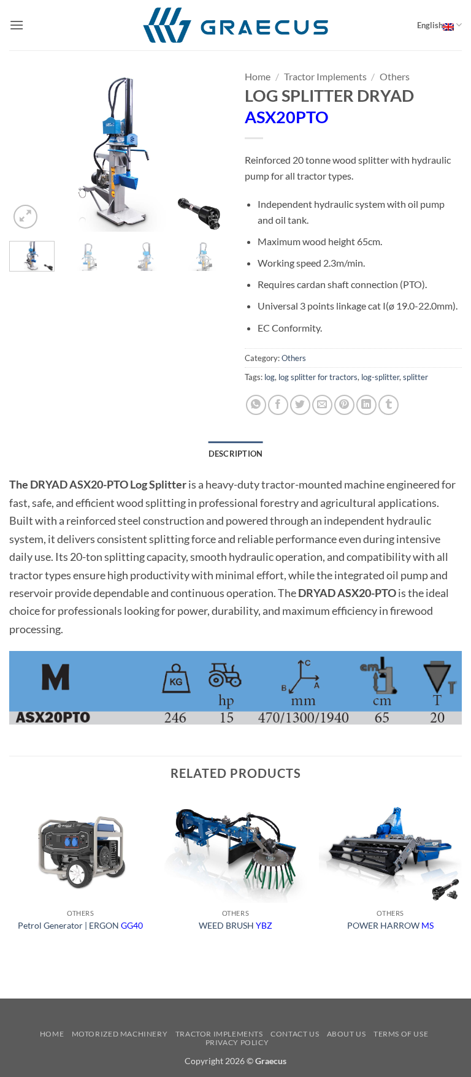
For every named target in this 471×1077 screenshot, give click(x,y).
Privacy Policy (237, 1042)
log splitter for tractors (318, 377)
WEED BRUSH (235, 925)
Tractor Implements (325, 76)
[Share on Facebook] (278, 405)
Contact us (294, 1033)
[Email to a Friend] (322, 405)
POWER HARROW (390, 925)
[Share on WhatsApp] (256, 405)
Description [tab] (236, 454)
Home (257, 76)
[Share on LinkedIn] (366, 405)
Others (395, 76)
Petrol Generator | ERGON (80, 925)
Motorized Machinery (120, 1033)
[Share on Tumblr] (388, 405)
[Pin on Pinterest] (344, 405)
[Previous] (29, 150)
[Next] (207, 150)
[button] (16, 25)
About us (346, 1033)
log (269, 377)
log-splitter (380, 377)
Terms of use (400, 1033)
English (430, 25)
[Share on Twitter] (300, 405)
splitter (415, 377)
